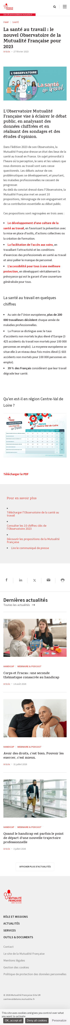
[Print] (62, 580)
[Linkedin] (20, 580)
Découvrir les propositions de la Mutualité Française (33, 540)
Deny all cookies (37, 1020)
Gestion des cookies (16, 967)
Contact (8, 947)
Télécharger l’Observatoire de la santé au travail (33, 514)
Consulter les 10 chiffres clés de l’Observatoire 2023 (26, 527)
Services (9, 930)
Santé (15, 22)
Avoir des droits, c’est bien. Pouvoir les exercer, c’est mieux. (33, 756)
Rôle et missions (15, 917)
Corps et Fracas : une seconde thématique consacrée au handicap (31, 675)
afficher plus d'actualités (35, 866)
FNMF (6, 22)
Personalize (59, 1020)
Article (6, 51)
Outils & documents (18, 937)
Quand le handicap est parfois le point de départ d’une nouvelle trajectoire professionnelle (33, 838)
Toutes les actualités (17, 605)
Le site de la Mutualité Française (24, 954)
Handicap (8, 666)
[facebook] (6, 580)
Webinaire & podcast (29, 666)
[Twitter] (34, 580)
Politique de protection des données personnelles (34, 974)
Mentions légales (14, 960)
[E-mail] (48, 580)
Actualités (11, 923)
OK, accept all (13, 1020)
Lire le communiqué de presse (30, 548)
